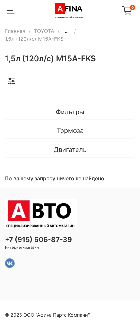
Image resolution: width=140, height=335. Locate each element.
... (67, 31)
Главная (15, 31)
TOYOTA (44, 31)
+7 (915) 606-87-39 (38, 240)
